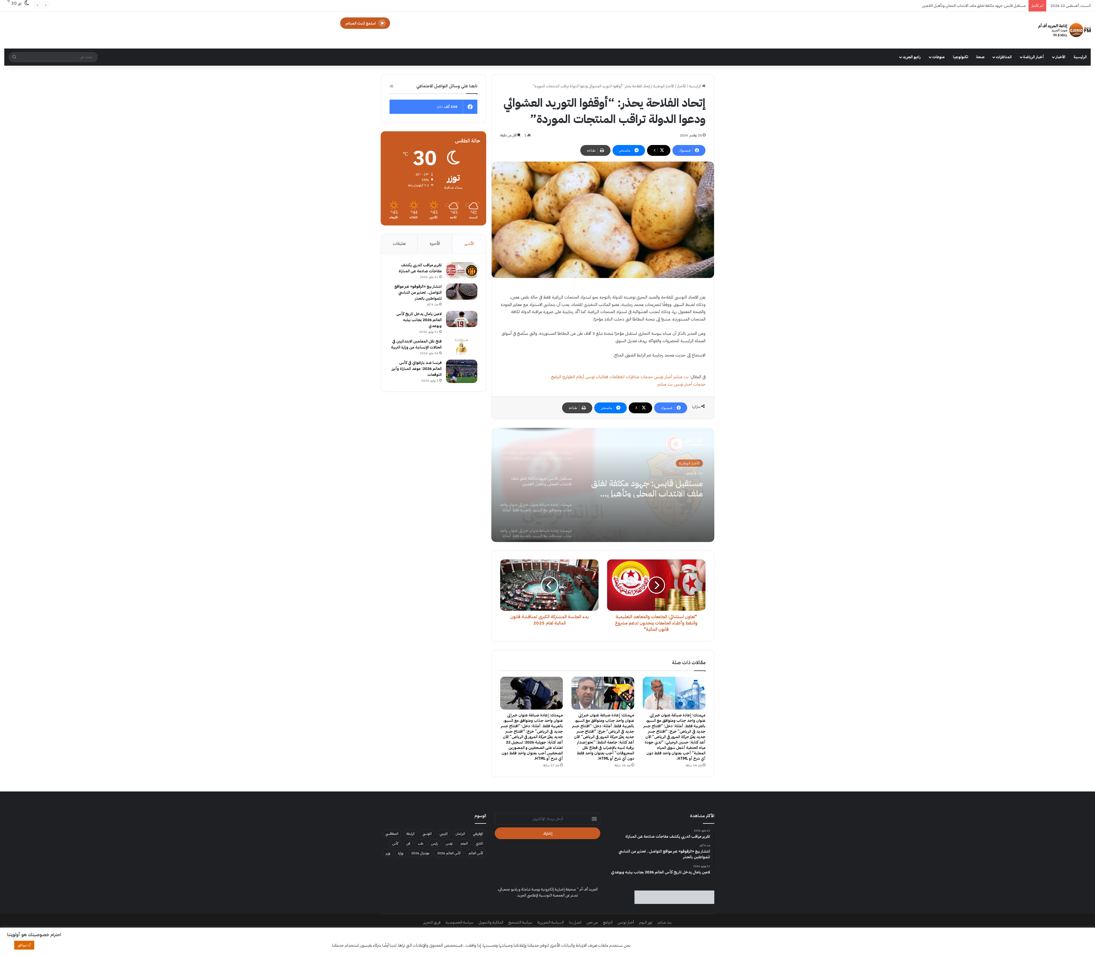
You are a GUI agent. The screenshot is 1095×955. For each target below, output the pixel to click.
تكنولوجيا (960, 57)
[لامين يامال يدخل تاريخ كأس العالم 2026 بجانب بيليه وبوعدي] (461, 319)
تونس (449, 843)
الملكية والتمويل (490, 922)
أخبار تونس (663, 377)
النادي (479, 843)
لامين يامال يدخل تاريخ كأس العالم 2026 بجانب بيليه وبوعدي (419, 320)
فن (408, 843)
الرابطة (410, 833)
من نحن (592, 922)
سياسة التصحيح (520, 922)
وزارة (400, 853)
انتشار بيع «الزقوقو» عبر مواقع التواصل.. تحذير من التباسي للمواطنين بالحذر (418, 292)
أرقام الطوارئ (573, 377)
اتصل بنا (575, 922)
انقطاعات (616, 377)
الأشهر (469, 243)
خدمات (646, 377)
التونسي (427, 833)
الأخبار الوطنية (663, 86)
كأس (395, 843)
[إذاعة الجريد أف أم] (1064, 30)
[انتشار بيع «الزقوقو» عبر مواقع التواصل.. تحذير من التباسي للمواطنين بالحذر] (461, 291)
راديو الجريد (912, 57)
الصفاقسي (392, 833)
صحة (980, 57)
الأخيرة (435, 243)
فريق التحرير (432, 922)
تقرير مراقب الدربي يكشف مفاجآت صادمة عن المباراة (420, 268)
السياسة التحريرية (551, 922)
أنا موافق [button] (24, 945)
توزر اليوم (645, 922)
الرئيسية (1080, 57)
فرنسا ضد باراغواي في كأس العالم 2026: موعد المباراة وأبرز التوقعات (417, 369)
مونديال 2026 (420, 853)
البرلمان (460, 833)
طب (420, 843)
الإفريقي (478, 833)
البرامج (556, 377)
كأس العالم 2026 (449, 853)
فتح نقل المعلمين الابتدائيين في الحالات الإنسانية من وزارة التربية (416, 344)
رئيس (434, 843)
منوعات (938, 57)
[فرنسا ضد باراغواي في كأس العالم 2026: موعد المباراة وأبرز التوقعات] (461, 371)
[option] (602, 485)
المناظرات (1004, 57)
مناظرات (632, 377)
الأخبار (1060, 57)
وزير (388, 853)
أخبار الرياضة (1033, 57)
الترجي (444, 833)
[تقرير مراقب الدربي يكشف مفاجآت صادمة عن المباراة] (461, 270)
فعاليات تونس (596, 377)
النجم (464, 843)
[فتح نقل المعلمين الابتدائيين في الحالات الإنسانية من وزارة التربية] (461, 346)
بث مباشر (681, 377)
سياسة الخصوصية (459, 922)
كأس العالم (476, 853)
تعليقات (399, 243)
